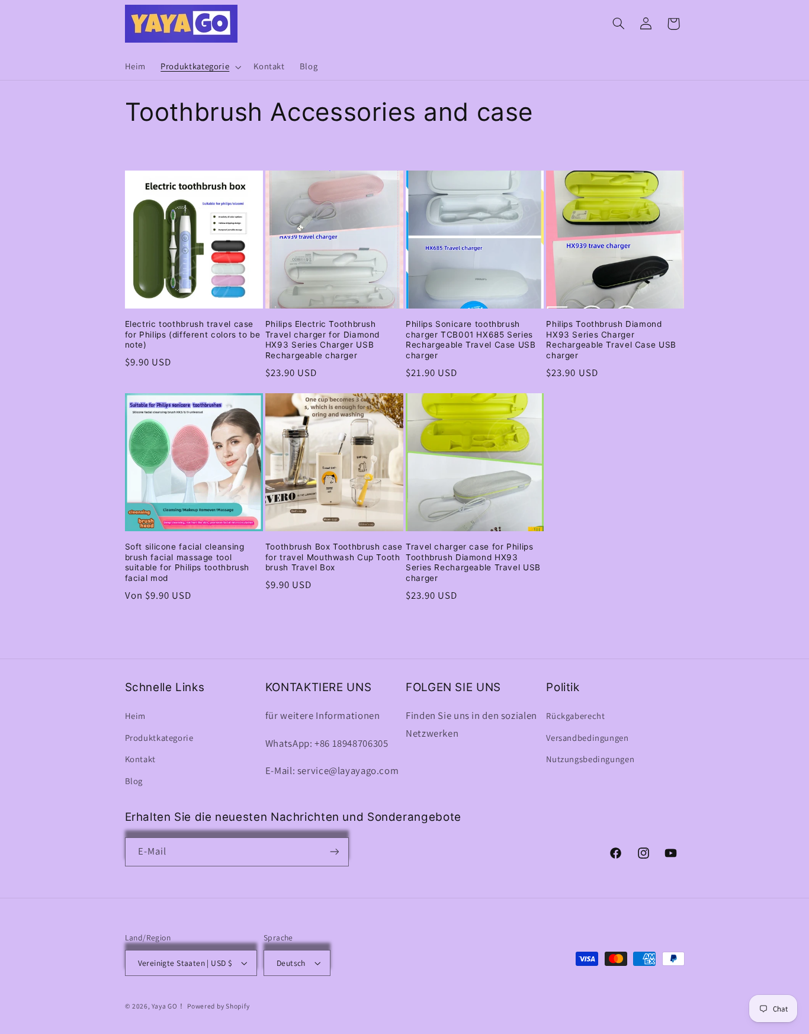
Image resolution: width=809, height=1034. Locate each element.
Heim (135, 716)
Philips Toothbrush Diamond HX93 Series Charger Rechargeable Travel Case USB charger (611, 339)
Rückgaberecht (575, 716)
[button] (199, 67)
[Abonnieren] (334, 851)
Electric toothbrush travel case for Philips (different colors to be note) (193, 334)
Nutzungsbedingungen (590, 759)
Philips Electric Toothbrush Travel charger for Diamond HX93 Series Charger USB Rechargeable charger (322, 339)
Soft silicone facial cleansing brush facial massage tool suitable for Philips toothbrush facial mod (187, 562)
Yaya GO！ (168, 1005)
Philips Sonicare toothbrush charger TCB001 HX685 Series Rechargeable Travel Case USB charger (471, 339)
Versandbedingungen (587, 737)
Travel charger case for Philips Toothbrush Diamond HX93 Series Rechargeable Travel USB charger (473, 562)
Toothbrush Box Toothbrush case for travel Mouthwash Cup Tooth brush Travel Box (334, 557)
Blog (134, 780)
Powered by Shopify (218, 1005)
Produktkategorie (159, 737)
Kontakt (140, 759)
